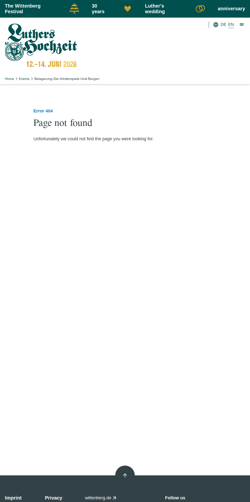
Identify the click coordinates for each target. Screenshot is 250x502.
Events (24, 79)
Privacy (53, 498)
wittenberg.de (99, 497)
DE (223, 24)
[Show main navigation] (242, 25)
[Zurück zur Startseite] (41, 46)
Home (9, 79)
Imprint (13, 498)
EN (231, 24)
